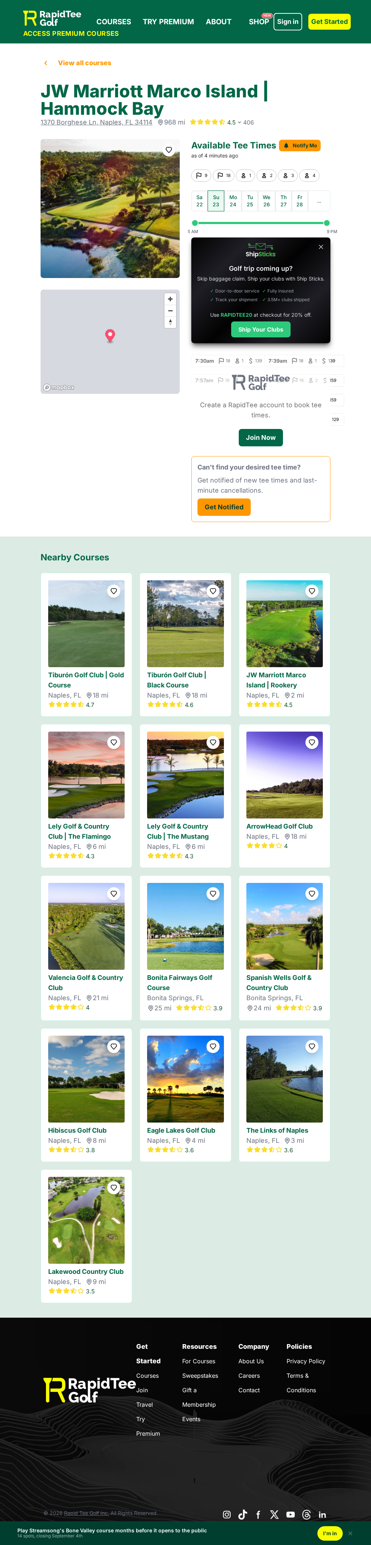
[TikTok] (243, 1515)
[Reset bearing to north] (170, 322)
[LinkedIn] (322, 1515)
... (319, 201)
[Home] (71, 18)
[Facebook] (259, 1515)
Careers (249, 1375)
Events (191, 1419)
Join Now (261, 437)
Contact (249, 1390)
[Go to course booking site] (110, 208)
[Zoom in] (170, 299)
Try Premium (168, 21)
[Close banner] (321, 247)
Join (142, 1390)
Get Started (329, 21)
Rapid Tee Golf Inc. (86, 1513)
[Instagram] (227, 1515)
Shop (260, 20)
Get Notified (224, 507)
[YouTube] (290, 1515)
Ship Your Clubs (260, 329)
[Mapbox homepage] (59, 387)
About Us (251, 1361)
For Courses (198, 1361)
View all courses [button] (84, 63)
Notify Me (305, 145)
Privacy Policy (306, 1361)
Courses (113, 21)
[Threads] (306, 1515)
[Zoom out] (170, 310)
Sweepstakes (200, 1375)
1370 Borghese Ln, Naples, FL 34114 (97, 122)
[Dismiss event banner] (350, 1533)
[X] (275, 1515)
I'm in (330, 1533)
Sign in (288, 21)
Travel (144, 1404)
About (219, 21)
